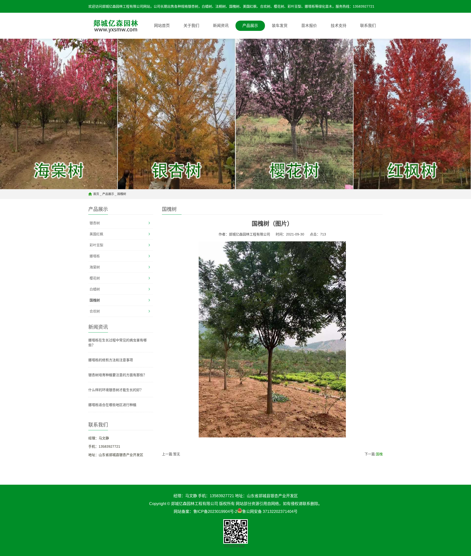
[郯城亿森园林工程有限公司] (113, 25)
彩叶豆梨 (96, 245)
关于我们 (191, 26)
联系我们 (368, 26)
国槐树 (121, 194)
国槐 (379, 454)
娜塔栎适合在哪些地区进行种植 (112, 405)
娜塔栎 (95, 256)
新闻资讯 (221, 26)
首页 (96, 194)
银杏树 (95, 223)
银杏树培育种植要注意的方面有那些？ (117, 375)
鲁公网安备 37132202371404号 (270, 511)
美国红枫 (96, 234)
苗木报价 (309, 26)
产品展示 (250, 26)
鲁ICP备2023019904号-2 (215, 511)
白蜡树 (95, 289)
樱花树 (95, 278)
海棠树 (95, 267)
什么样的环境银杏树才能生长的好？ (115, 390)
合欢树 (95, 311)
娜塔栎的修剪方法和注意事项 (110, 360)
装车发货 (280, 26)
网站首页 (162, 26)
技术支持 (338, 26)
